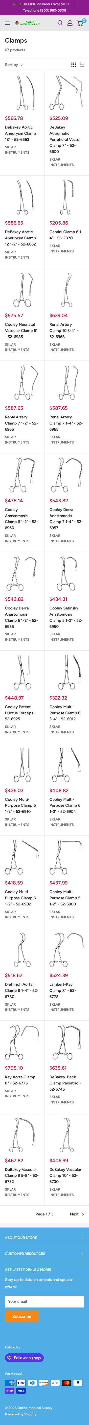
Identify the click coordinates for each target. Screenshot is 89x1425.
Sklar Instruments (17, 150)
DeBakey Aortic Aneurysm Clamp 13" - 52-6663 (20, 133)
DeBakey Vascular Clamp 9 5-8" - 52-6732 (22, 1175)
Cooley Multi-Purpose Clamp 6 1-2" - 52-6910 (20, 805)
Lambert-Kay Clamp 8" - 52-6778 (62, 990)
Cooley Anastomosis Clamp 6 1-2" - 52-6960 (21, 518)
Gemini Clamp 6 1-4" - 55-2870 (66, 234)
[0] (80, 23)
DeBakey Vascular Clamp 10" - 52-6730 (65, 1175)
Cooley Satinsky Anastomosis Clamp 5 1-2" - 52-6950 (66, 617)
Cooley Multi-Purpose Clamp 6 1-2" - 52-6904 (64, 805)
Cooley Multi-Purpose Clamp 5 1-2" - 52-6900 (64, 897)
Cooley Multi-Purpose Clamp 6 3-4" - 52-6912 (64, 712)
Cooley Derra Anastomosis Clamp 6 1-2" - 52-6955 (21, 617)
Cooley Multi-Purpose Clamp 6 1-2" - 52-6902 (20, 897)
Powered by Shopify (21, 1414)
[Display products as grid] (73, 65)
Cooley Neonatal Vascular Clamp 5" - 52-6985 (21, 330)
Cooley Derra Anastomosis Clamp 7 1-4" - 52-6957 (66, 518)
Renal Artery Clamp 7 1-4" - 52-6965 (66, 423)
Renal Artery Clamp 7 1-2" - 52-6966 (21, 423)
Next (74, 1214)
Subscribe (21, 1316)
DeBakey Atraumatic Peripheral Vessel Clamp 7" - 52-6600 (64, 139)
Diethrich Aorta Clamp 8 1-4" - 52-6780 (22, 990)
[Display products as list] (82, 65)
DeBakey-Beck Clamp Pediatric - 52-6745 (65, 1083)
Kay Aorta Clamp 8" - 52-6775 (20, 1080)
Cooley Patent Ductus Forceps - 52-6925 (20, 712)
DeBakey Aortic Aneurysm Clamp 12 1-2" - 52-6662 (20, 237)
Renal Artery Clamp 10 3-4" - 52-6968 (63, 330)
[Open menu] (7, 23)
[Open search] (60, 23)
